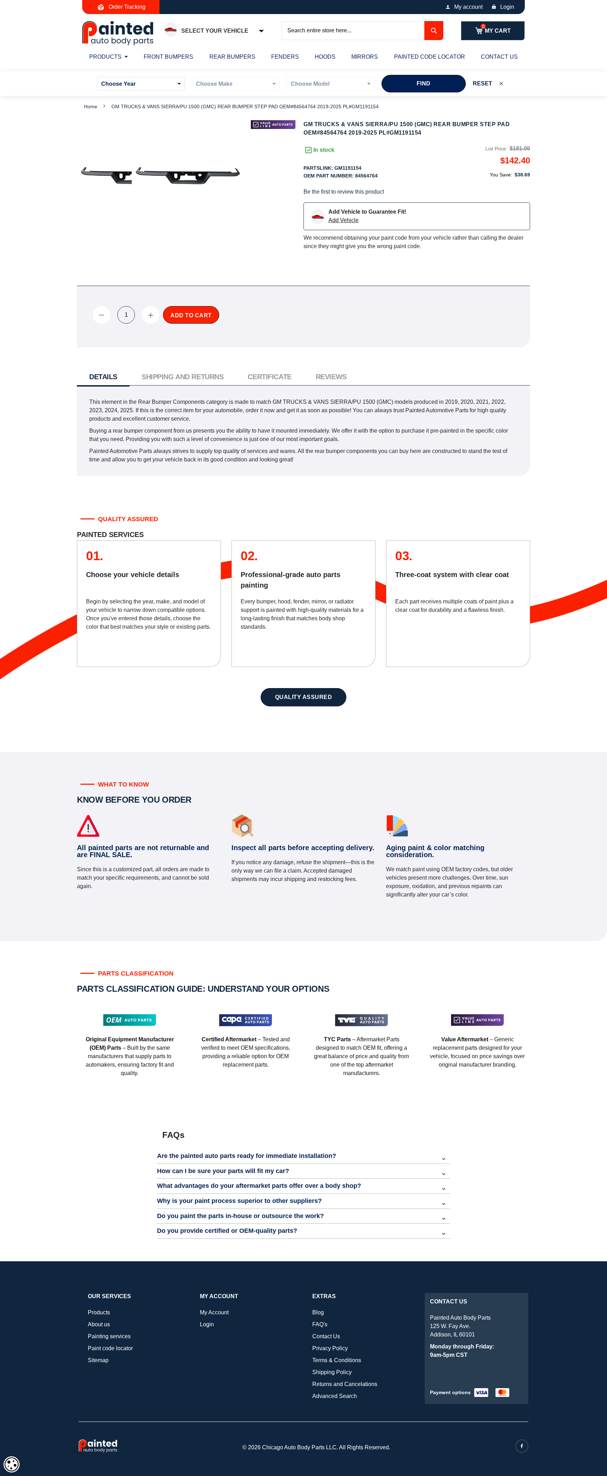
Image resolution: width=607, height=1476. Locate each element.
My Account (214, 1312)
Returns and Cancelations (344, 1384)
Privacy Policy (330, 1348)
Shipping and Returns (182, 377)
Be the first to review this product (344, 192)
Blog (318, 1312)
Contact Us (326, 1336)
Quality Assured (303, 697)
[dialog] (12, 1464)
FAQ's (319, 1324)
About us (99, 1324)
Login (507, 7)
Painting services (109, 1336)
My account (468, 7)
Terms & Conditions (336, 1360)
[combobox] (362, 30)
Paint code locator (110, 1348)
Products (99, 1312)
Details (103, 377)
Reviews (331, 377)
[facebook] (521, 1446)
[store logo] (117, 33)
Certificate (269, 377)
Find (424, 83)
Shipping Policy (332, 1372)
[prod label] (273, 124)
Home (90, 106)
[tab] (103, 378)
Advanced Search (334, 1396)
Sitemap (98, 1360)
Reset (482, 83)
